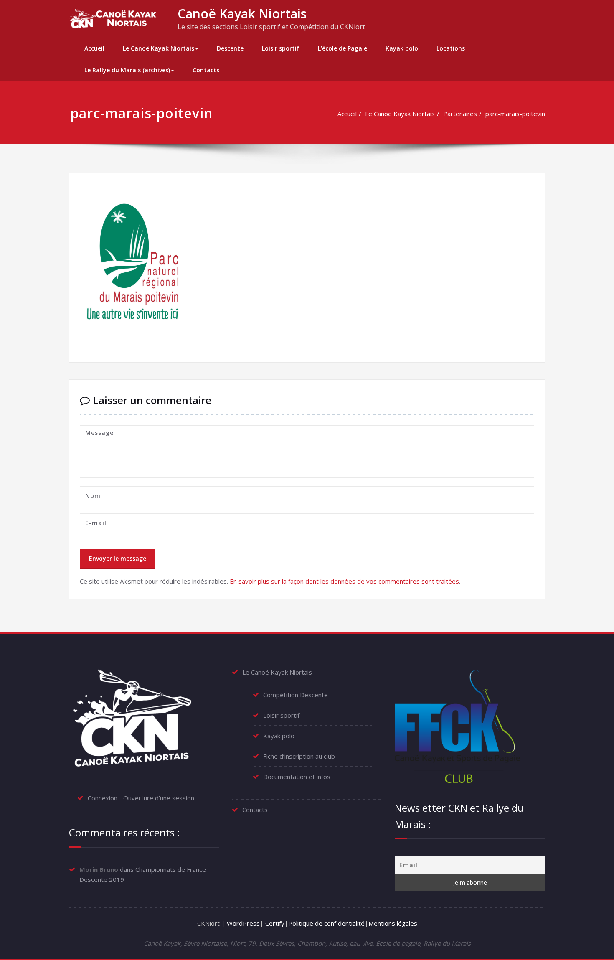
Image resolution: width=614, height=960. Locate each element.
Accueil (94, 48)
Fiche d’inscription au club (299, 756)
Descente (230, 48)
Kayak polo (402, 48)
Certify (274, 923)
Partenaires (460, 113)
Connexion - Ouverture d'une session (141, 798)
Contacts (206, 70)
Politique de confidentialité (326, 923)
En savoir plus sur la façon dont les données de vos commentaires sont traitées (344, 581)
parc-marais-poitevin (515, 113)
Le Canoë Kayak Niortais (158, 48)
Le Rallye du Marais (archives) (127, 70)
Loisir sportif (280, 48)
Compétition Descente (295, 695)
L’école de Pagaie (342, 48)
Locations (450, 48)
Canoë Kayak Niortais (242, 13)
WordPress (243, 923)
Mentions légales (392, 923)
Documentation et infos (296, 776)
